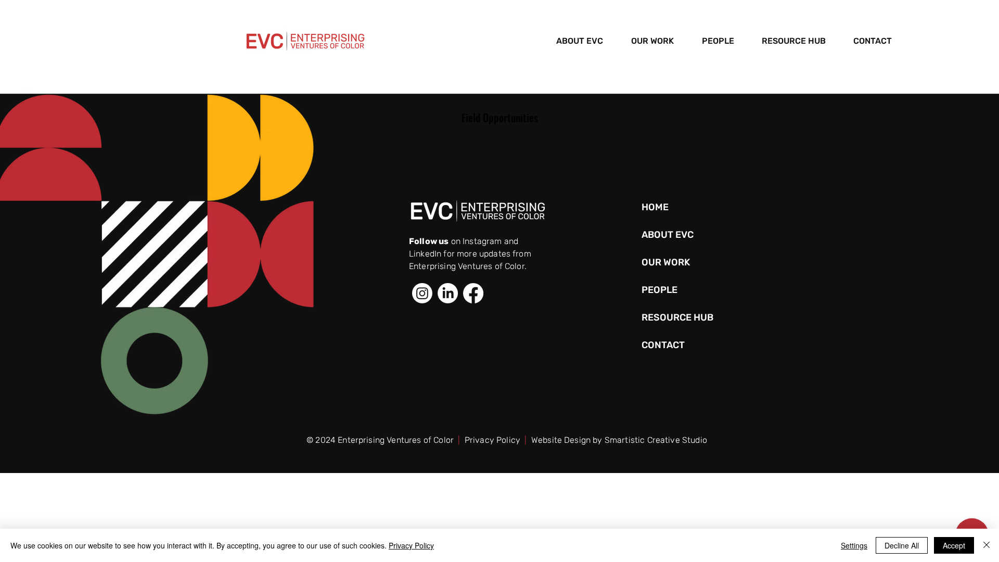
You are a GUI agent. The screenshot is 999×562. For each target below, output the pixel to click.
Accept (954, 545)
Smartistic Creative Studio (656, 440)
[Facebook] (473, 293)
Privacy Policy (492, 440)
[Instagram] (422, 293)
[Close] (986, 545)
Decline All (902, 545)
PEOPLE (659, 290)
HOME (655, 207)
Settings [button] (854, 545)
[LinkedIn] (448, 293)
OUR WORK (666, 262)
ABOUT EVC (668, 234)
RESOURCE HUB (676, 317)
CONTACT (663, 345)
